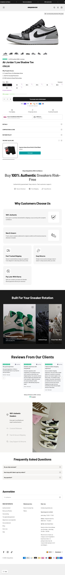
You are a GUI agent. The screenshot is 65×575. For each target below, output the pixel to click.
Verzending (6, 514)
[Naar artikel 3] (16, 54)
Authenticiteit (6, 508)
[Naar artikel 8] (45, 54)
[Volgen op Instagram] (8, 552)
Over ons (5, 529)
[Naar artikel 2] (10, 54)
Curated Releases (16, 428)
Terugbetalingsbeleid (9, 517)
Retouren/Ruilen (7, 511)
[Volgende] (61, 140)
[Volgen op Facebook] (4, 552)
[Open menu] (4, 7)
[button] (3, 378)
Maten (25, 511)
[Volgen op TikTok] (12, 552)
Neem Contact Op (28, 508)
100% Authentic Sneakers (15, 414)
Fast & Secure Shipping (18, 435)
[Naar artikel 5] (27, 54)
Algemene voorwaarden (9, 520)
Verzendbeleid (7, 523)
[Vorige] (59, 140)
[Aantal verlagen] (4, 99)
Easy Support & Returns (18, 441)
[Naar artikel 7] (39, 54)
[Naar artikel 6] (33, 54)
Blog (4, 526)
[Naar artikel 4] (22, 54)
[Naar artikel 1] (5, 54)
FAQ (4, 532)
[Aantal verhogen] (10, 99)
